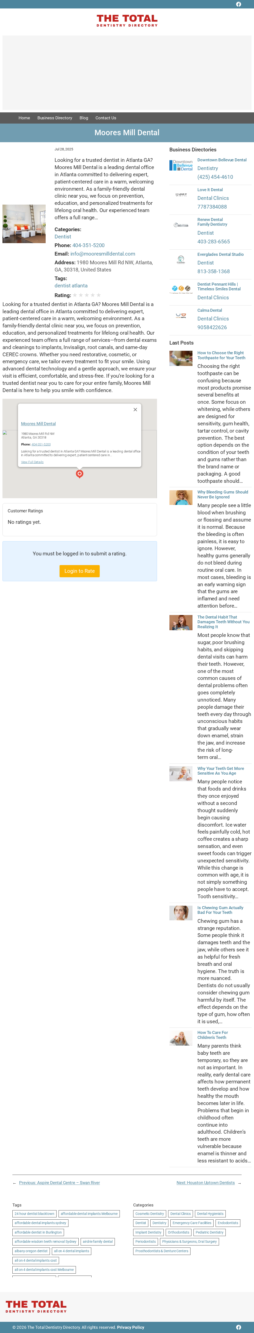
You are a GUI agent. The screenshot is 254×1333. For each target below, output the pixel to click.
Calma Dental (209, 310)
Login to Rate (79, 571)
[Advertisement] (127, 75)
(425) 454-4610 (215, 177)
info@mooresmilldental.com (102, 254)
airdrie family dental (98, 1242)
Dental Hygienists (210, 1214)
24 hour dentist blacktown (34, 1214)
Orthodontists (178, 1232)
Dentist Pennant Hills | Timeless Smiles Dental (219, 286)
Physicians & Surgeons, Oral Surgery (189, 1242)
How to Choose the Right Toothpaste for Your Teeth (221, 355)
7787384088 (212, 207)
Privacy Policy (130, 1327)
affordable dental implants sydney (40, 1223)
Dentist (63, 237)
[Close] (135, 409)
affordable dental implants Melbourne (89, 1214)
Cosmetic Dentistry (149, 1214)
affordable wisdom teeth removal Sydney (45, 1242)
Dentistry (207, 168)
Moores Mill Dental (38, 423)
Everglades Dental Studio (220, 254)
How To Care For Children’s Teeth (212, 1035)
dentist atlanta (71, 286)
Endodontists (228, 1223)
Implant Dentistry (148, 1232)
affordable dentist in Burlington (38, 1232)
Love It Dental (210, 189)
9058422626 (212, 327)
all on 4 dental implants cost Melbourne (44, 1270)
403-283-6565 (213, 242)
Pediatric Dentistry (209, 1232)
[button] (79, 475)
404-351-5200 (88, 245)
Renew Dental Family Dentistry (212, 222)
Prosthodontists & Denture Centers (161, 1251)
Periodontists (145, 1242)
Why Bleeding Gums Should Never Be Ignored (222, 494)
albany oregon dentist (31, 1251)
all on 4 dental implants (71, 1251)
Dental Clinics (213, 198)
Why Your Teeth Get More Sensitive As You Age (220, 771)
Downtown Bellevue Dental (222, 160)
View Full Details (32, 462)
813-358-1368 (213, 271)
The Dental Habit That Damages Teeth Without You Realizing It (223, 622)
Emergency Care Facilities (192, 1223)
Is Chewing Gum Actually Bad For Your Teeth (220, 910)
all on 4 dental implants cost (36, 1260)
